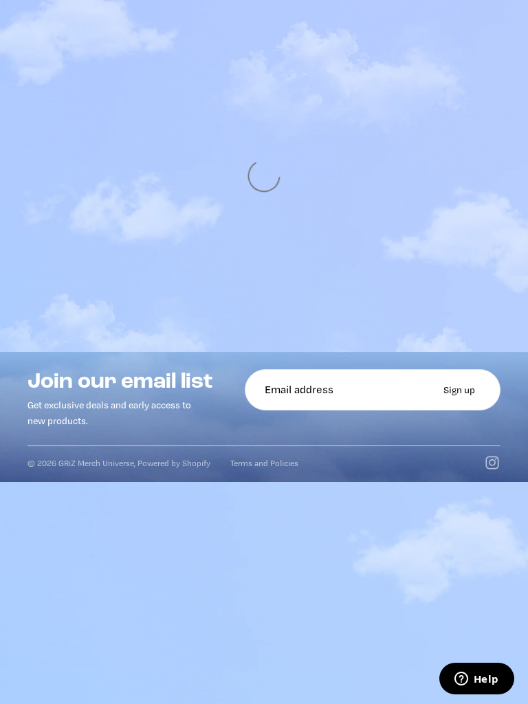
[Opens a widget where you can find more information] (476, 680)
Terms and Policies (264, 463)
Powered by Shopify (174, 463)
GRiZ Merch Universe (96, 463)
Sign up (459, 389)
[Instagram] (492, 462)
